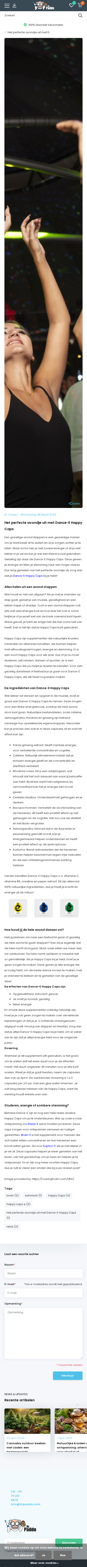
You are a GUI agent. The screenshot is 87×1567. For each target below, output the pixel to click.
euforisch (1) (33, 1195)
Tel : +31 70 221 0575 (16, 1496)
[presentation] (77, 1405)
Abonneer (69, 1543)
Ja (43, 1555)
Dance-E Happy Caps (28, 576)
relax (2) (12, 1227)
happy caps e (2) (18, 1204)
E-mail (10, 1284)
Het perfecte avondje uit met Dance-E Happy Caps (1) (41, 1215)
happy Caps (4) (59, 1195)
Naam (9, 1265)
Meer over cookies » (44, 1563)
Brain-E (26, 1135)
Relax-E (33, 1124)
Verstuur (67, 1376)
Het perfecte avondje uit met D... (29, 32)
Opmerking (13, 1304)
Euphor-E (49, 1146)
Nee (62, 1555)
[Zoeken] (80, 15)
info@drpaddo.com (16, 1504)
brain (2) (13, 1195)
